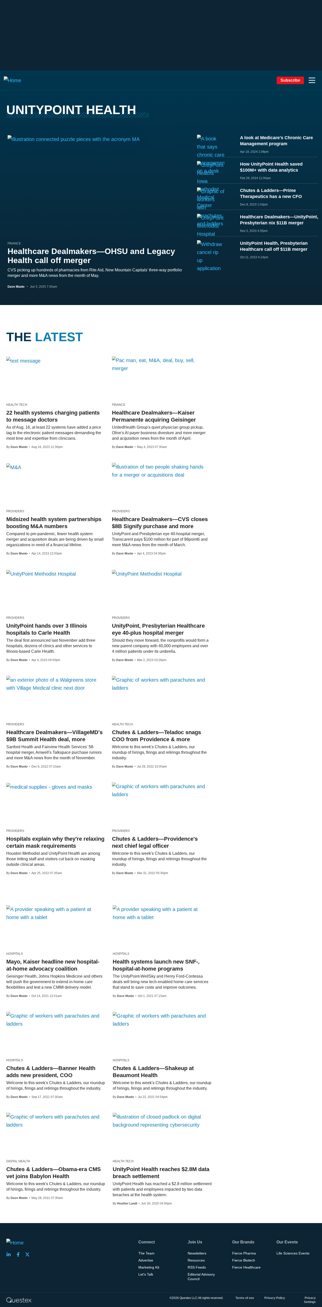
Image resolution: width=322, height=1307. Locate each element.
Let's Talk (145, 1274)
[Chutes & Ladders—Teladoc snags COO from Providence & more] (161, 684)
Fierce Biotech (243, 1260)
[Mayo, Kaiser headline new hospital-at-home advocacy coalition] (55, 913)
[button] (312, 80)
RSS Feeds (197, 1267)
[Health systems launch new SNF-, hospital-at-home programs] (162, 913)
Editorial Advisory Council (201, 1276)
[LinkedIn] (10, 1254)
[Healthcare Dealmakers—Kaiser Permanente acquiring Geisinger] (161, 364)
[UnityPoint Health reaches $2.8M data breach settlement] (162, 1121)
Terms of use (244, 1298)
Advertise (145, 1260)
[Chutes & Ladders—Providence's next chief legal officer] (161, 790)
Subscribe (290, 80)
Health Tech (16, 405)
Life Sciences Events (292, 1253)
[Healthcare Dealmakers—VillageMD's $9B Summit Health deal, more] (55, 684)
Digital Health (18, 1161)
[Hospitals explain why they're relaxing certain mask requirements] (49, 786)
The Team (146, 1253)
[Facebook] (19, 1254)
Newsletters (197, 1253)
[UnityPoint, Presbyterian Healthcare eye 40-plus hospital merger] (146, 573)
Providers (15, 511)
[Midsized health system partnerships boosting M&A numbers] (13, 467)
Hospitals (14, 954)
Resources (196, 1260)
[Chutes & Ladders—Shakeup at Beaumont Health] (162, 1020)
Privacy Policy (274, 1298)
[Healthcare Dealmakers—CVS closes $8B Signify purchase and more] (161, 471)
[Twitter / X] (29, 1254)
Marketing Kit (148, 1267)
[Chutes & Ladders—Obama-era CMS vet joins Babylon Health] (55, 1121)
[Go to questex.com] (18, 1299)
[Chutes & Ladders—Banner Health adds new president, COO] (55, 1020)
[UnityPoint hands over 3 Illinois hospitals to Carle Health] (41, 573)
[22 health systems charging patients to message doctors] (23, 360)
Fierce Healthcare (246, 1267)
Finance (14, 243)
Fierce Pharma (244, 1253)
